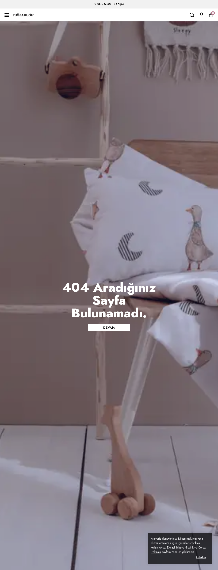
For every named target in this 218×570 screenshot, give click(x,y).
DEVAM (109, 327)
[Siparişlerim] (201, 15)
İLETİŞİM (119, 4)
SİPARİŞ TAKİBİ (102, 4)
